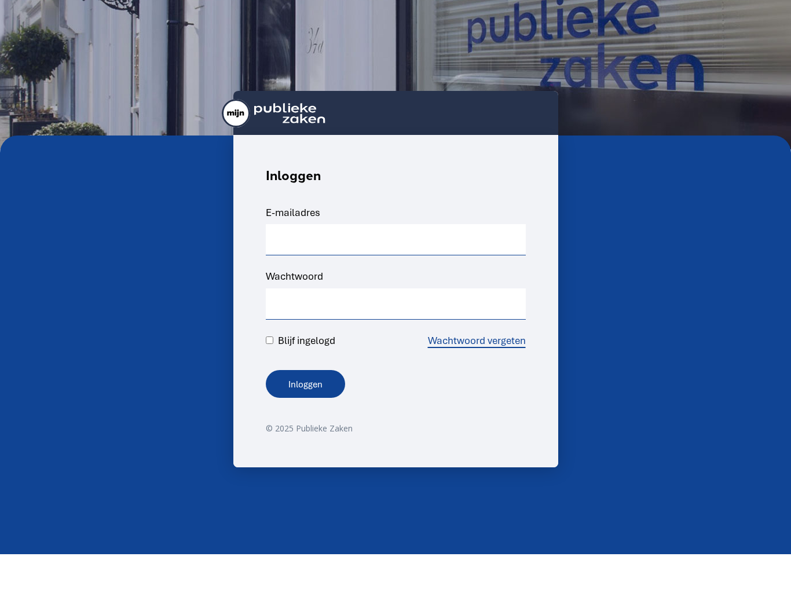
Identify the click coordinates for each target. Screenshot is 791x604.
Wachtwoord (294, 276)
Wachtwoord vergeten (477, 340)
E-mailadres (293, 212)
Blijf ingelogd (304, 340)
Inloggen (305, 384)
